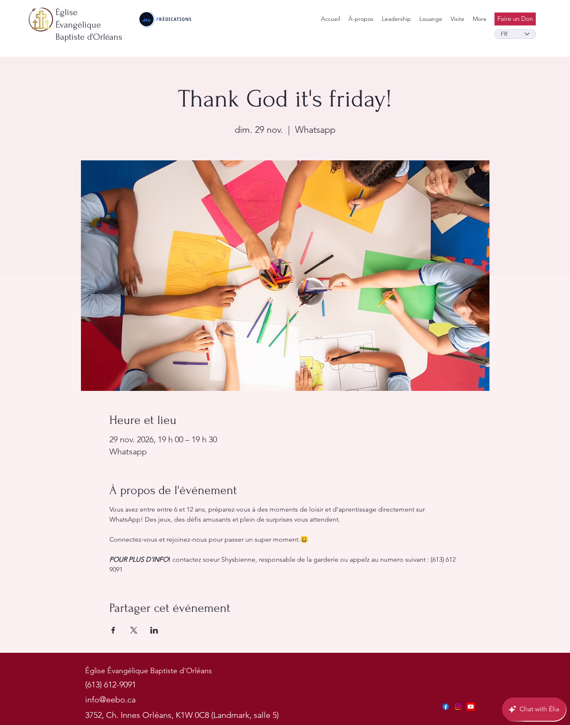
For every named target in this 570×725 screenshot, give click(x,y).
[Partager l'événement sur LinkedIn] (154, 630)
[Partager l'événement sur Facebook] (113, 630)
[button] (396, 19)
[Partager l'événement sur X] (134, 630)
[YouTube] (471, 706)
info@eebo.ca (110, 700)
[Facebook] (445, 706)
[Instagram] (458, 706)
